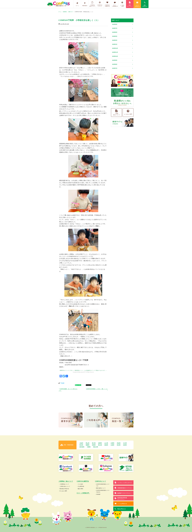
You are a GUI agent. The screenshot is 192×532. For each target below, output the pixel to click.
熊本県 (81, 445)
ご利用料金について (64, 484)
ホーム (77, 5)
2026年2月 (114, 40)
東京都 (100, 445)
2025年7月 (114, 68)
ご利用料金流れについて (92, 6)
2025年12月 (115, 48)
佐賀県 (125, 445)
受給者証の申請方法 (64, 488)
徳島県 (106, 445)
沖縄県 (89, 446)
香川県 (94, 443)
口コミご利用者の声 (115, 6)
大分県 (125, 443)
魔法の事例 (80, 488)
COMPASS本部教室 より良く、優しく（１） (97, 388)
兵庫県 (112, 443)
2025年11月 (115, 52)
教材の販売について (101, 488)
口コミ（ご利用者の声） (83, 493)
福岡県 (100, 443)
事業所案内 (84, 5)
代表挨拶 (98, 494)
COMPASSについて (99, 6)
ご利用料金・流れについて (65, 481)
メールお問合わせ (137, 6)
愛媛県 (87, 445)
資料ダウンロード (130, 6)
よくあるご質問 (122, 6)
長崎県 (94, 445)
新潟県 (118, 445)
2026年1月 (114, 44)
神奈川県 (95, 446)
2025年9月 (114, 60)
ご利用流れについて (116, 114)
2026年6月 (114, 32)
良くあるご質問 (63, 491)
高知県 (118, 443)
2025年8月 (114, 64)
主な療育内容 (81, 486)
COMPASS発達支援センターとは (103, 485)
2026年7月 (114, 28)
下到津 (62, 383)
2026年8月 (114, 24)
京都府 (112, 445)
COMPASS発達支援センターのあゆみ (103, 491)
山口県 (106, 443)
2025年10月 (115, 56)
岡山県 (87, 443)
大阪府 (81, 443)
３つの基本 (80, 484)
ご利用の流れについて (65, 486)
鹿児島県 (82, 446)
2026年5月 (114, 36)
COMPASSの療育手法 (107, 6)
